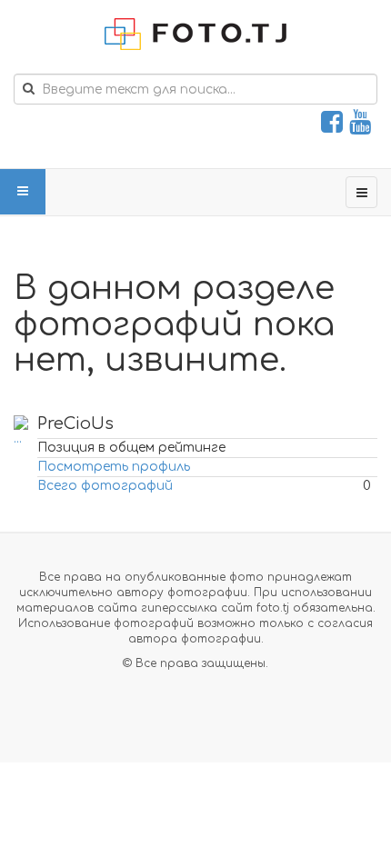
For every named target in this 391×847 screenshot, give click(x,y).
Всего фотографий (105, 486)
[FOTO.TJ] (195, 34)
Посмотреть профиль (113, 466)
